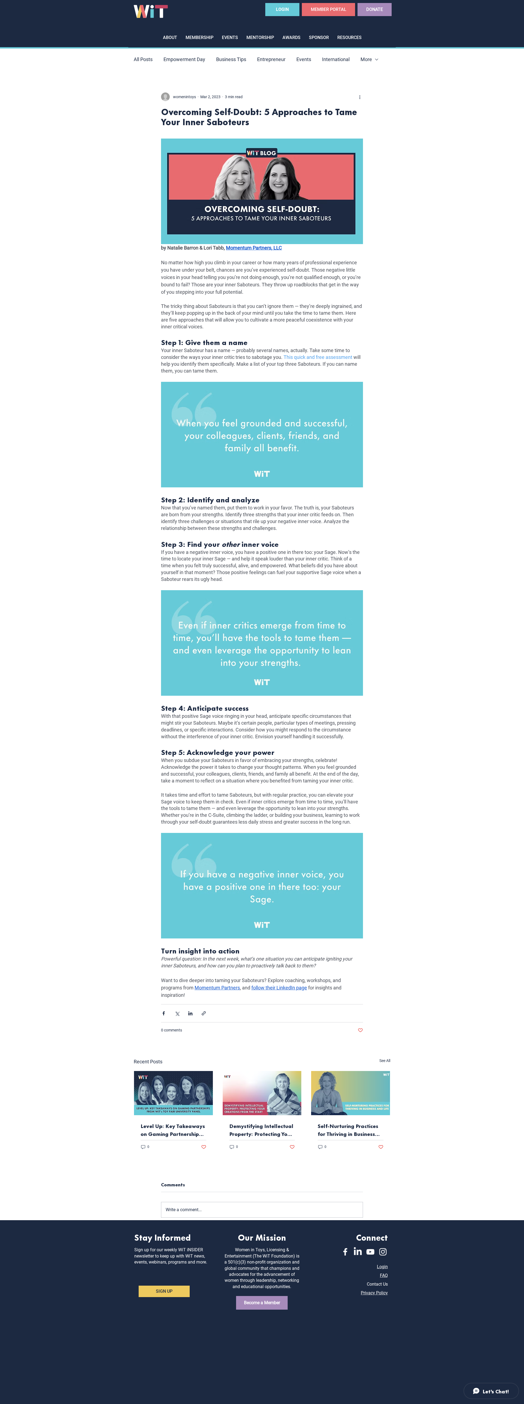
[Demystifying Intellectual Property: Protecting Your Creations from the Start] (262, 1093)
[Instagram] (383, 1252)
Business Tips (231, 59)
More (366, 59)
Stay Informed (162, 1237)
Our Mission (262, 1237)
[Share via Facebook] (163, 1013)
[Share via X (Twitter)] (177, 1013)
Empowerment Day (184, 59)
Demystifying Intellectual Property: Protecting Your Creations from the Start (261, 1130)
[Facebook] (345, 1252)
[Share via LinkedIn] (190, 1013)
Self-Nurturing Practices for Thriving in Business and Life (348, 1130)
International (336, 59)
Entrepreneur (271, 59)
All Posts (143, 59)
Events (303, 59)
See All (384, 1060)
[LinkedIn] (358, 1252)
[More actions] (359, 97)
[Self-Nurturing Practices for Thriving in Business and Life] (350, 1093)
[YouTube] (370, 1252)
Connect (372, 1237)
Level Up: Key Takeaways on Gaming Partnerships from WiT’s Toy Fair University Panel (173, 1130)
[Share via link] (203, 1013)
